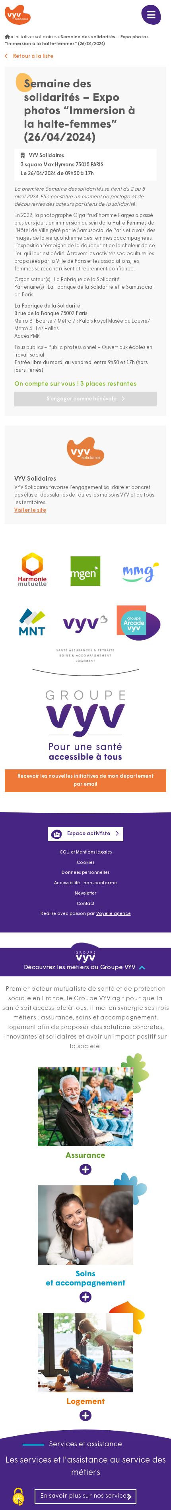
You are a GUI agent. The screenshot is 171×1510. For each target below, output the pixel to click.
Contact (85, 904)
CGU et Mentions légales (86, 852)
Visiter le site (30, 510)
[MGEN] (85, 567)
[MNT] (32, 619)
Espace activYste (88, 833)
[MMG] (138, 567)
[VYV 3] (85, 619)
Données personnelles (85, 873)
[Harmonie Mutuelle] (32, 567)
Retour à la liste (33, 56)
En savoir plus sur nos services (84, 1496)
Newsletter (86, 893)
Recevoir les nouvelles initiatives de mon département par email (85, 780)
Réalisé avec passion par (86, 914)
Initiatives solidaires (35, 37)
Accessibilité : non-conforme (85, 883)
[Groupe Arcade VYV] (138, 619)
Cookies (85, 863)
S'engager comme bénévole (82, 399)
